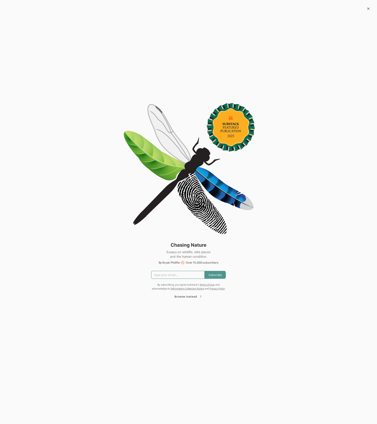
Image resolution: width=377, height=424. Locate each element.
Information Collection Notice (187, 288)
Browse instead (185, 296)
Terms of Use (206, 284)
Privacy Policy (217, 288)
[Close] (368, 9)
